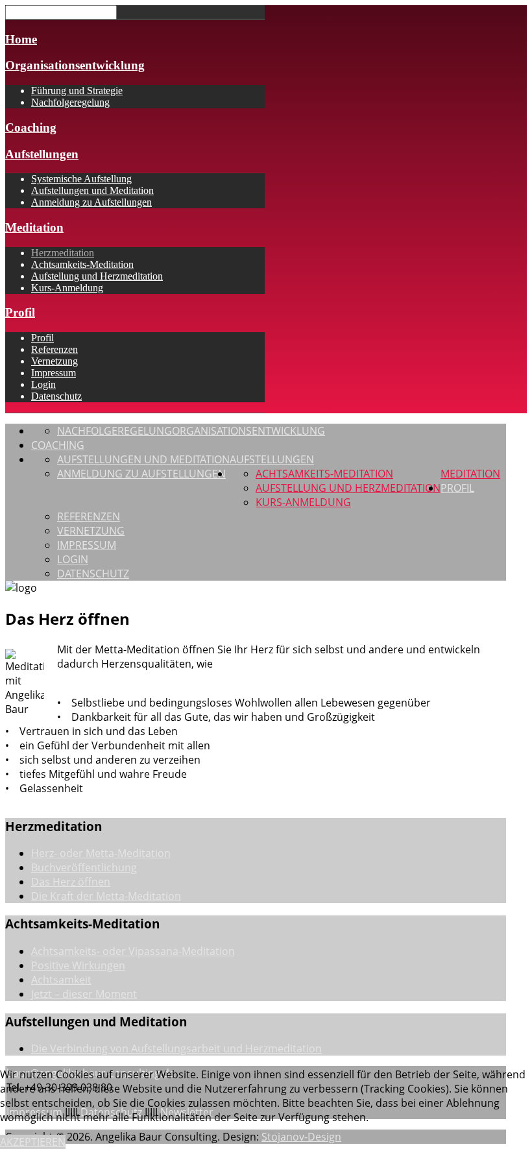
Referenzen (54, 349)
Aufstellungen (42, 154)
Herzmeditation (62, 252)
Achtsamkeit (61, 980)
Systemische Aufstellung (81, 178)
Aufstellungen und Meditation (92, 190)
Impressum (53, 372)
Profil (20, 312)
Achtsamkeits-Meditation (82, 264)
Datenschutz (56, 396)
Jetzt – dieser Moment (84, 994)
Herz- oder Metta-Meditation (101, 853)
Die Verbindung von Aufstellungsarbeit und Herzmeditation (176, 1048)
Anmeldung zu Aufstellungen (91, 202)
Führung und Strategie (77, 90)
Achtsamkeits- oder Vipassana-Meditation (133, 951)
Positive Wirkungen (78, 965)
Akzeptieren (33, 1142)
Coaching (30, 127)
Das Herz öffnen (70, 882)
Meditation (34, 227)
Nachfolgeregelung (70, 102)
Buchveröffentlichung (84, 867)
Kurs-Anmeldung (67, 287)
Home (21, 39)
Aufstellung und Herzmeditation (97, 276)
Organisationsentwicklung (75, 65)
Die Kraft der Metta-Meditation (106, 896)
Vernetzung (54, 361)
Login (43, 384)
